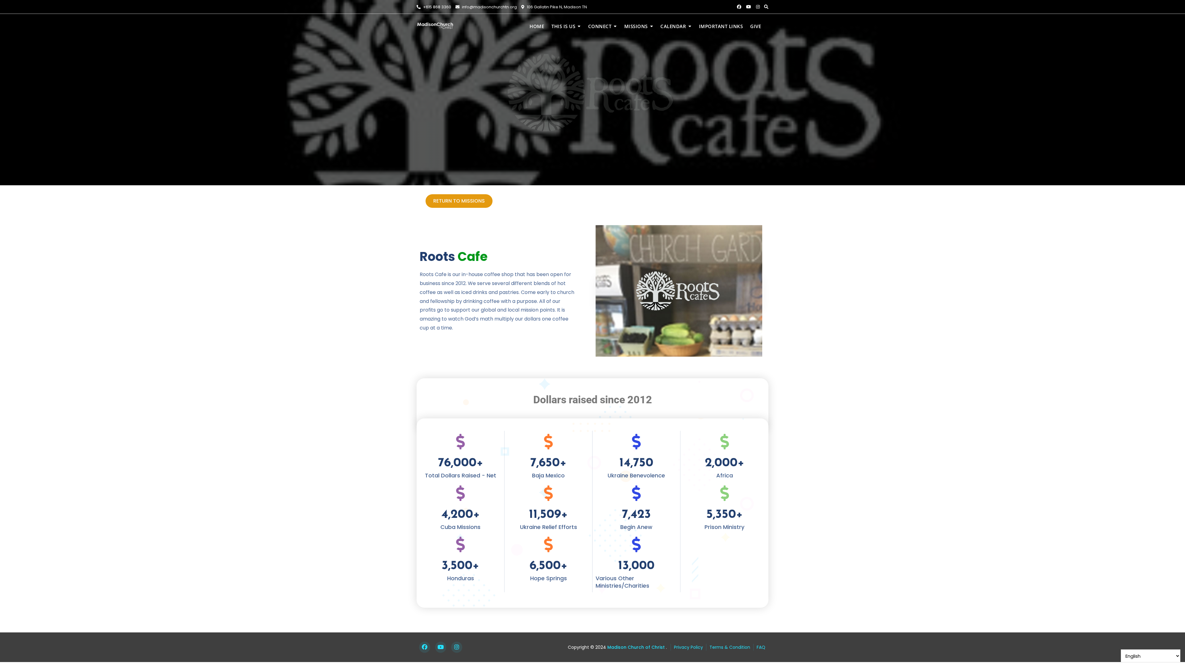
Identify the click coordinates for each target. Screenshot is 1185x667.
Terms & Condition (729, 647)
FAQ (761, 647)
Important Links (721, 26)
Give (755, 26)
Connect (600, 26)
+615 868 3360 (436, 7)
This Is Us (563, 26)
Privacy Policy (688, 647)
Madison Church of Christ (635, 647)
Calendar (673, 26)
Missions (636, 26)
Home (537, 26)
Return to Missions (459, 200)
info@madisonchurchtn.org (489, 7)
